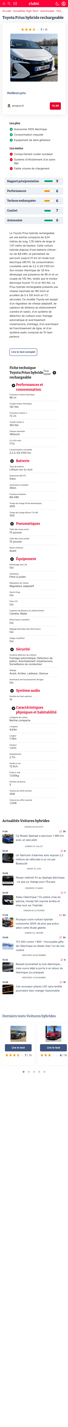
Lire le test (18, 1047)
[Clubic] (34, 4)
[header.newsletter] (15, 4)
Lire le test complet (23, 352)
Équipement (26, 559)
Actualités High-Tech (25, 11)
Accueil (6, 11)
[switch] (57, 4)
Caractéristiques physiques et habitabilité (36, 709)
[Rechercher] (9, 4)
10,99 (55, 106)
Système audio (28, 690)
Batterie (22, 461)
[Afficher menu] (4, 4)
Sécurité (23, 649)
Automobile (47, 11)
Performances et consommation (29, 387)
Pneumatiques (28, 523)
